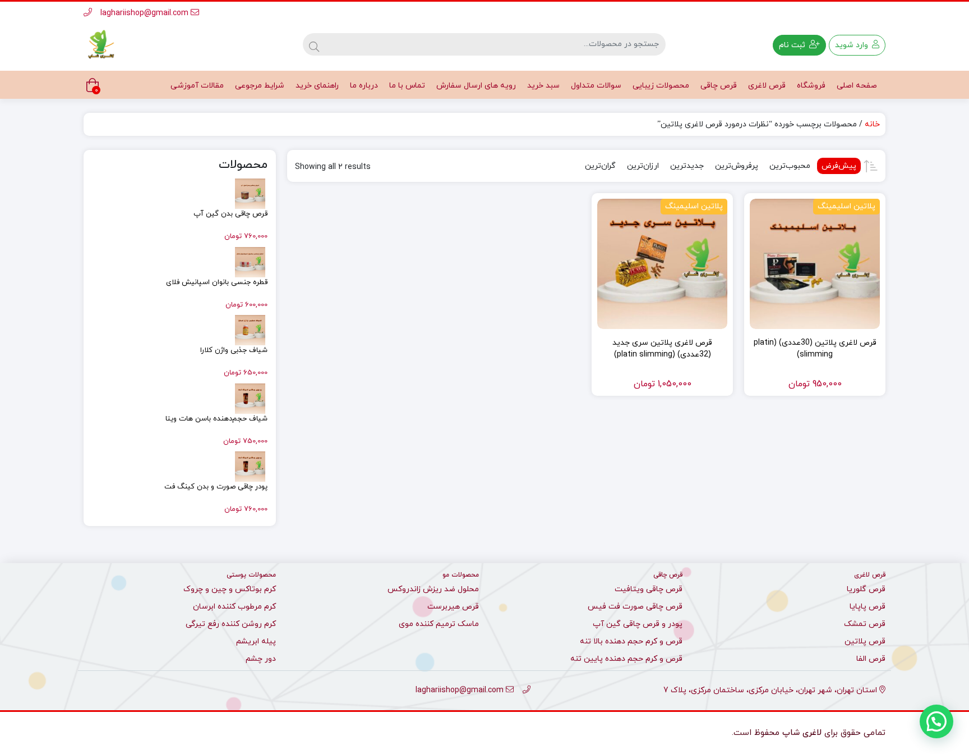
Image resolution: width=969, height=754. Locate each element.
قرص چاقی (718, 85)
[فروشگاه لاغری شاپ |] (100, 45)
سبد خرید (543, 85)
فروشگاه (811, 85)
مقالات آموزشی (197, 85)
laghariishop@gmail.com (145, 13)
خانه (872, 124)
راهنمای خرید (317, 85)
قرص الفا (870, 659)
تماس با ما (407, 85)
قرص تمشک (864, 624)
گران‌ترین (600, 166)
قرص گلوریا (866, 589)
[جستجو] (314, 44)
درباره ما (364, 85)
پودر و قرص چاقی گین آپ (637, 624)
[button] (936, 721)
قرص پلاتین (865, 641)
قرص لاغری (767, 85)
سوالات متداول (596, 85)
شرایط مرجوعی (259, 85)
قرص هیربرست (453, 606)
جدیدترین (687, 166)
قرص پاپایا (867, 606)
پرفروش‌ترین (736, 166)
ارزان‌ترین (643, 166)
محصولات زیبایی (661, 85)
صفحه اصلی (857, 85)
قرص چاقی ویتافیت (648, 589)
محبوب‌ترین (789, 166)
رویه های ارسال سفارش (476, 85)
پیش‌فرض (839, 166)
